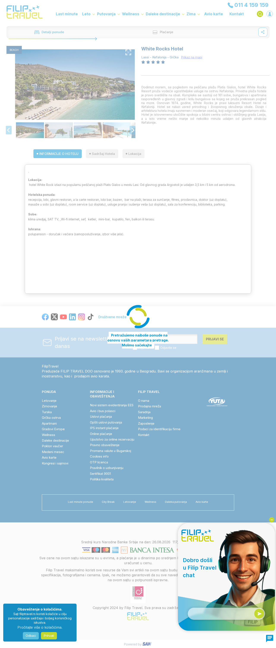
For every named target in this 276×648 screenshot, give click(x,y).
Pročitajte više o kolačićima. (39, 627)
